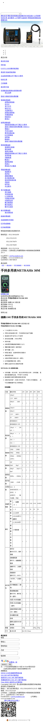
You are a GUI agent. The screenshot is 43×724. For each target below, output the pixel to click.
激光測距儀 (9, 212)
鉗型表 (7, 184)
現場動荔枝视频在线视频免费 (11, 90)
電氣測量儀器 (5, 169)
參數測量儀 (9, 176)
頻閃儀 (7, 137)
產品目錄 (9, 265)
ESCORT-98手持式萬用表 (10, 675)
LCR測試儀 (9, 196)
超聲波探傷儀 (9, 102)
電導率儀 (8, 155)
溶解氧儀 (8, 157)
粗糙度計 (8, 117)
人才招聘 (17, 18)
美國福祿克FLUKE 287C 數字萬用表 (13, 680)
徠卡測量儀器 (5, 210)
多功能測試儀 (9, 178)
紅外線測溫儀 (5, 227)
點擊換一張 (13, 662)
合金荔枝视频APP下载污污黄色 (12, 76)
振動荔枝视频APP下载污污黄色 (16, 124)
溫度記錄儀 (9, 151)
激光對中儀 (5, 87)
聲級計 (7, 129)
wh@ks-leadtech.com (16, 256)
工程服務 (4, 83)
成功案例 (11, 18)
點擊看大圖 (5, 294)
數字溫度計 (9, 204)
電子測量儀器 (5, 190)
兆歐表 (7, 182)
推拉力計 (8, 108)
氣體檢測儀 (9, 162)
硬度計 (7, 119)
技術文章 (4, 18)
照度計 (7, 164)
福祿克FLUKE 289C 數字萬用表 (12, 677)
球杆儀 (3, 65)
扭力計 (7, 104)
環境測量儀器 (5, 145)
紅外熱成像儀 (5, 223)
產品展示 (30, 16)
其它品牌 (8, 93)
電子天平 (8, 106)
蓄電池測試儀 (9, 133)
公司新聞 (37, 16)
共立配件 (8, 186)
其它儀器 (8, 192)
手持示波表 (9, 131)
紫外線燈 (8, 149)
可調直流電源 (9, 198)
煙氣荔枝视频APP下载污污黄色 (16, 153)
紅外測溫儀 (9, 135)
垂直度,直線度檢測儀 (8, 72)
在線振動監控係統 (7, 220)
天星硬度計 (9, 110)
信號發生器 (9, 200)
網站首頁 (4, 16)
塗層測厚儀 (9, 115)
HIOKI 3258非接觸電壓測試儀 (11, 673)
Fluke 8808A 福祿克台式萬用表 (11, 682)
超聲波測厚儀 (9, 112)
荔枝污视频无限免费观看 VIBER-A (17, 127)
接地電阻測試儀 (10, 180)
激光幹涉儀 (5, 61)
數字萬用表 (9, 202)
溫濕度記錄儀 (9, 147)
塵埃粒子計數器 (10, 166)
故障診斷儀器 (5, 122)
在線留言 (24, 18)
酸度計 (7, 160)
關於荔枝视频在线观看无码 (17, 16)
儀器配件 (8, 172)
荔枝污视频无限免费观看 (9, 96)
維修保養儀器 (5, 216)
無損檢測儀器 (5, 100)
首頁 (3, 265)
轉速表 (7, 139)
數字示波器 (9, 207)
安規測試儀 (9, 194)
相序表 (7, 174)
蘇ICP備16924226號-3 (11, 700)
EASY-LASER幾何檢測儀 (10, 68)
